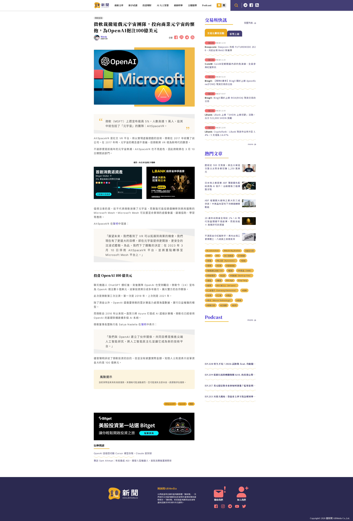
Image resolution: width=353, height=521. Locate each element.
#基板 (243, 261)
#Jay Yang (242, 280)
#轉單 (218, 281)
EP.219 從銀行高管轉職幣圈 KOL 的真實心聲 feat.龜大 (230, 374)
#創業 (208, 286)
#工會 (218, 295)
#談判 (234, 305)
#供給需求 (210, 276)
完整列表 (248, 22)
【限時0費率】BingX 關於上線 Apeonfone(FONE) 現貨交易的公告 (230, 82)
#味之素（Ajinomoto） (226, 261)
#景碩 (208, 266)
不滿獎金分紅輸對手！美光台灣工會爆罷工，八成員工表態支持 (222, 237)
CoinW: (209, 63)
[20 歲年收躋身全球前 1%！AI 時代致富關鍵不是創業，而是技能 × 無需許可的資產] (249, 224)
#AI (217, 256)
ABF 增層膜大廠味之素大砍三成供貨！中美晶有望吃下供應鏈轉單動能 (222, 204)
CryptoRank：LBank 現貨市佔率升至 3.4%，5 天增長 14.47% (230, 133)
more (250, 144)
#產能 (208, 281)
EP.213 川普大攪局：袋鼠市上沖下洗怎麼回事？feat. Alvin (230, 396)
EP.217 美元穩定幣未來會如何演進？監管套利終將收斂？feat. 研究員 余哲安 (230, 385)
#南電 (208, 261)
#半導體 (241, 256)
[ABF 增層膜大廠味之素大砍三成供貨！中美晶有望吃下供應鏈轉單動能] (249, 206)
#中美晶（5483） (245, 271)
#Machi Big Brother (232, 251)
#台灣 (208, 295)
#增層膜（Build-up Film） (241, 276)
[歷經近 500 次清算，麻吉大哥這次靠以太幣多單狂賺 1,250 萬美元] (249, 171)
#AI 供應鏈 (228, 256)
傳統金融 (98, 18)
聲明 (115, 223)
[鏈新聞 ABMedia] (101, 7)
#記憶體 (223, 305)
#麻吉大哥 (249, 251)
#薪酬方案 (210, 305)
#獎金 (228, 295)
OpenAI (182, 404)
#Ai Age (229, 280)
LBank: (209, 114)
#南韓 (244, 291)
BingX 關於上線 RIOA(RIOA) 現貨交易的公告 (230, 99)
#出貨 (222, 276)
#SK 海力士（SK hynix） (226, 286)
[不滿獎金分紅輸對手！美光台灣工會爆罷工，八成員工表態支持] (249, 240)
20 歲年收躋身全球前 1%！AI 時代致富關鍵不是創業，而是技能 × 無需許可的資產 (222, 221)
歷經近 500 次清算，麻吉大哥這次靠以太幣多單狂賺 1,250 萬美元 (222, 168)
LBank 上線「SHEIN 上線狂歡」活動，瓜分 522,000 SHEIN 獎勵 (230, 116)
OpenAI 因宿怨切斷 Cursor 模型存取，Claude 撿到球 (123, 453)
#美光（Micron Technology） (218, 300)
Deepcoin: (211, 47)
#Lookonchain (212, 251)
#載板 (230, 271)
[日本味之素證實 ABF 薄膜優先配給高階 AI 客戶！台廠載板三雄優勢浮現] (249, 189)
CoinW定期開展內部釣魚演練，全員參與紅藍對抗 (230, 65)
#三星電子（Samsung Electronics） (221, 291)
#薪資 (238, 300)
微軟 (191, 404)
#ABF (208, 256)
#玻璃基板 (230, 266)
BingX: (209, 80)
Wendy (104, 37)
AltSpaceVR (170, 404)
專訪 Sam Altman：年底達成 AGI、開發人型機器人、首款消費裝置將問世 (133, 460)
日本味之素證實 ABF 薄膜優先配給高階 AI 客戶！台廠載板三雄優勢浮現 (222, 186)
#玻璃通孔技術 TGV (214, 271)
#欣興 (218, 266)
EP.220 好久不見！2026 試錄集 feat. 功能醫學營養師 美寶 (230, 363)
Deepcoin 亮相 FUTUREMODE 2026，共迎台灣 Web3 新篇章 (230, 48)
